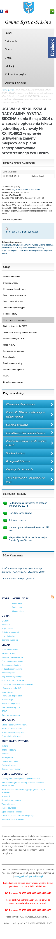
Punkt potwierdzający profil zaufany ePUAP (26, 443)
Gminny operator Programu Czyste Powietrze (21, 779)
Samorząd (6, 625)
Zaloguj (52, 11)
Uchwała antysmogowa (11, 800)
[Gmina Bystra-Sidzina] (28, 12)
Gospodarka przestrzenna (14, 295)
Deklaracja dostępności (13, 369)
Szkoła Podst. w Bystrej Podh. (14, 725)
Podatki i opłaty (10, 314)
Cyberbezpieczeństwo (13, 382)
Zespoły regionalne (10, 761)
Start (9, 32)
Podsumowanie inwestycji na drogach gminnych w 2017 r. (28, 504)
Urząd (8, 57)
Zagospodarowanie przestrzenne (26, 189)
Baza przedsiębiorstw (18, 461)
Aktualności (11, 41)
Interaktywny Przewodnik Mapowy (25, 433)
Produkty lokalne (9, 765)
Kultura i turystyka (15, 74)
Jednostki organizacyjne (14, 308)
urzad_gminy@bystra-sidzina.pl (28, 876)
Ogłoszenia (17, 603)
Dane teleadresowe (11, 276)
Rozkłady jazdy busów (20, 513)
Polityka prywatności (10, 632)
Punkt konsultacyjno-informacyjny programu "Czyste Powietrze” (23, 791)
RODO (6, 376)
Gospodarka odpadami (13, 301)
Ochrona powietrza (15, 82)
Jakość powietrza (9, 808)
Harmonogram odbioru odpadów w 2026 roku (29, 529)
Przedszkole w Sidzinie (11, 736)
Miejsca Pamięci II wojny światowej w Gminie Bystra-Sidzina (28, 539)
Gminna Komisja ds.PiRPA (15, 326)
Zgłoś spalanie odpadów (12, 812)
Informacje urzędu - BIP (14, 338)
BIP (6, 11)
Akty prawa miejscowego (14, 320)
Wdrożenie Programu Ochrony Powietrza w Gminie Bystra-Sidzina (23, 784)
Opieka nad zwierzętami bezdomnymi (20, 332)
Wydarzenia (17, 607)
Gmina (8, 49)
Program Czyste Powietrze (13, 819)
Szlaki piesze (7, 757)
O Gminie (5, 621)
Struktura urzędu (10, 283)
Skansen (5, 754)
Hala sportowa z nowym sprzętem (18, 578)
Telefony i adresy (15, 453)
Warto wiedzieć (8, 804)
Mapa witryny (9, 345)
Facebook (1, 11)
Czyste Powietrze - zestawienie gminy (17, 816)
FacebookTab (52, 47)
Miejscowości (7, 628)
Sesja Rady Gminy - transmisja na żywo (25, 480)
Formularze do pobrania (13, 351)
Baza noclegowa (9, 750)
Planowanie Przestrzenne (14, 289)
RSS (52, 597)
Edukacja (10, 66)
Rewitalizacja (9, 357)
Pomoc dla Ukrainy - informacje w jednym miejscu (25, 414)
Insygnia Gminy (8, 636)
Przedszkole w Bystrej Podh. (14, 732)
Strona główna (8, 89)
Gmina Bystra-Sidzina (28, 22)
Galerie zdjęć (17, 611)
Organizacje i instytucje (19, 469)
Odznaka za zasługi (10, 640)
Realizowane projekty (12, 363)
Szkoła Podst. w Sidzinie (12, 728)
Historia (5, 746)
